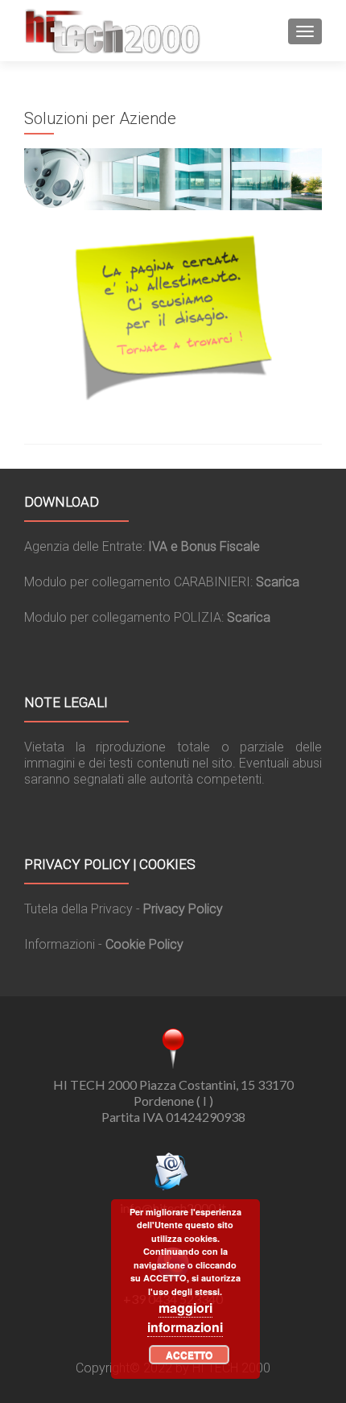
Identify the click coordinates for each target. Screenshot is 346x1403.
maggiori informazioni (185, 1317)
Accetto (189, 1354)
